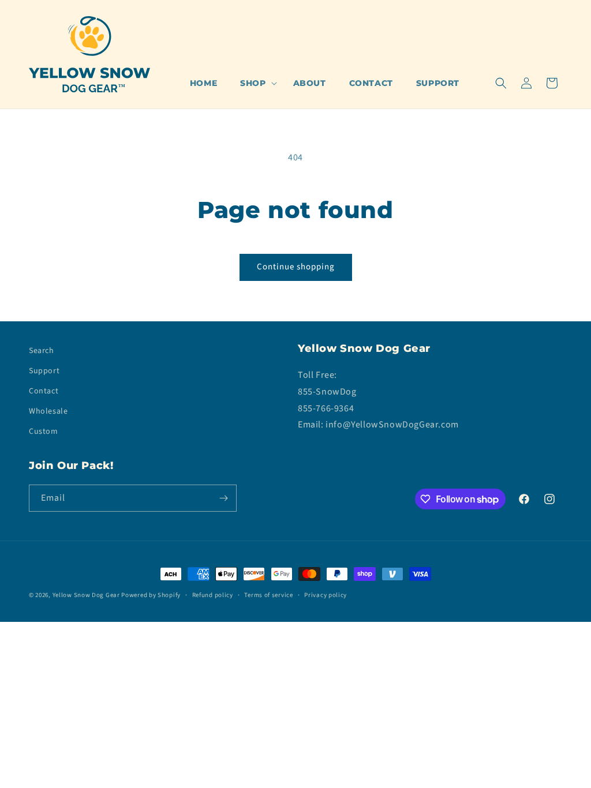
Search (41, 351)
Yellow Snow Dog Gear (86, 595)
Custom (43, 431)
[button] (255, 83)
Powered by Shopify (151, 595)
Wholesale (48, 411)
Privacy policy (325, 595)
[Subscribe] (223, 498)
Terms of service (268, 595)
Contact (43, 391)
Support (44, 371)
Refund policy (212, 595)
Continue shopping (296, 267)
